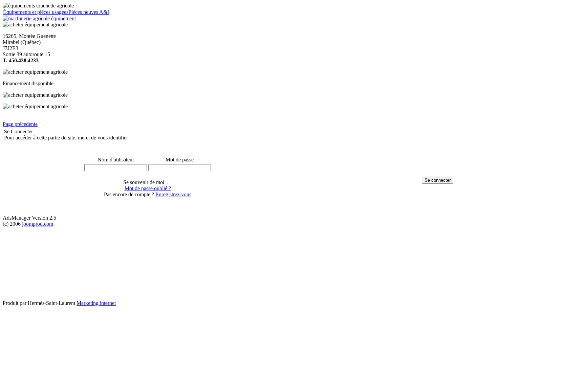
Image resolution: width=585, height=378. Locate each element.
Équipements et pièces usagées (35, 12)
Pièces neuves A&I (88, 12)
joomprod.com (37, 224)
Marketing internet (96, 303)
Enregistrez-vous (173, 194)
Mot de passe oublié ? (148, 188)
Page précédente (20, 124)
